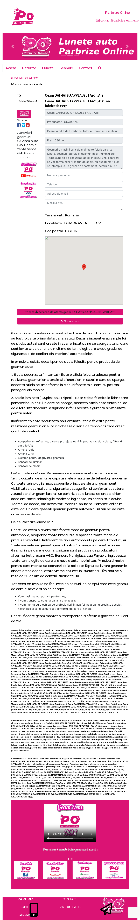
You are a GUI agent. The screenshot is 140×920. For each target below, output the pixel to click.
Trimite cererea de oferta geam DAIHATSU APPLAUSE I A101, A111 (70, 312)
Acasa (10, 68)
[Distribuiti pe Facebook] (19, 125)
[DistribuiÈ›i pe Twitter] (23, 125)
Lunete (48, 68)
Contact (85, 68)
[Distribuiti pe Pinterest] (28, 125)
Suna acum (71, 321)
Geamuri (66, 68)
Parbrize (29, 68)
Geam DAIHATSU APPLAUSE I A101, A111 (74, 95)
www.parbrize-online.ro (22, 630)
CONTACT (69, 899)
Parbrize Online (117, 12)
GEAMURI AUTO (24, 78)
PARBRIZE (27, 899)
